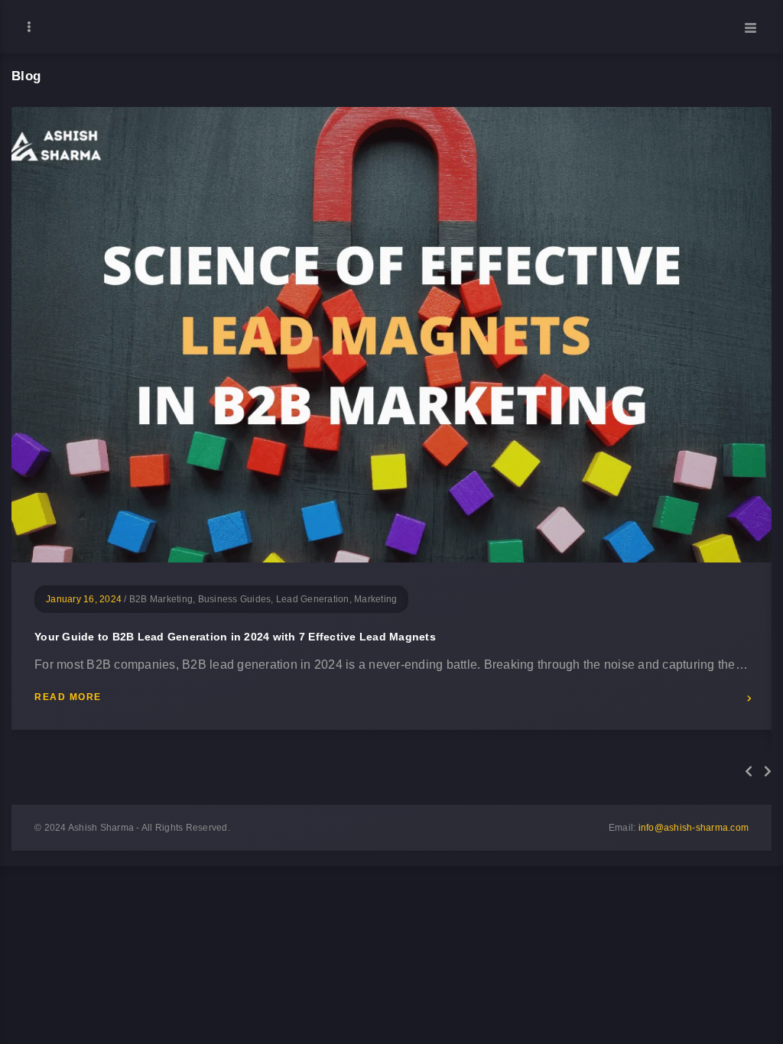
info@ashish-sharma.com (693, 827)
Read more (68, 697)
